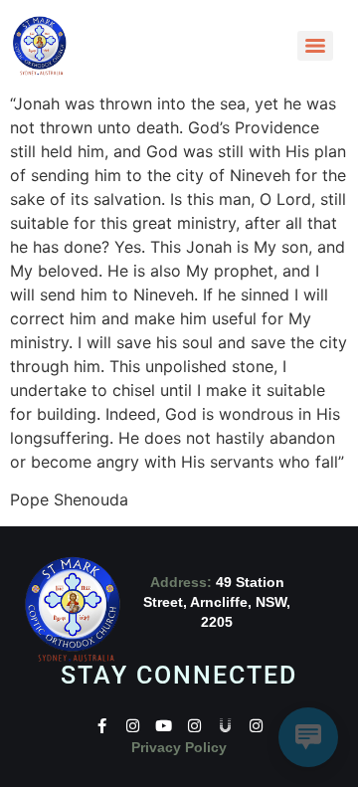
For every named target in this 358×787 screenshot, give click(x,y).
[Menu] (315, 46)
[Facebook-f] (101, 725)
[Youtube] (163, 725)
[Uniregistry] (225, 725)
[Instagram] (132, 725)
